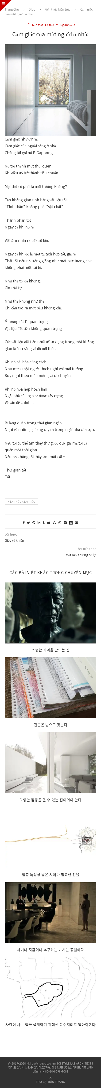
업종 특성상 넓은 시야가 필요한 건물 (50, 875)
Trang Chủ (12, 9)
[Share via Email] (76, 522)
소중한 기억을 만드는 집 (50, 650)
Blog (32, 9)
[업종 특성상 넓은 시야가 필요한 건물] (50, 837)
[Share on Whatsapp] (59, 522)
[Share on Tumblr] (44, 522)
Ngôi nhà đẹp (67, 24)
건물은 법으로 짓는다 (50, 725)
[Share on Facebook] (24, 522)
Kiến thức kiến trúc (57, 9)
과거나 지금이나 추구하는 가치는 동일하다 (50, 950)
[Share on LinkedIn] (39, 522)
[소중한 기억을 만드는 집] (50, 612)
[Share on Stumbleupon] (54, 522)
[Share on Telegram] (65, 522)
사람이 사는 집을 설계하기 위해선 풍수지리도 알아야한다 (50, 1024)
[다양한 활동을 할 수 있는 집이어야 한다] (50, 762)
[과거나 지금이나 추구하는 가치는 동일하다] (50, 912)
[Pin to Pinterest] (33, 522)
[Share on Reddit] (48, 522)
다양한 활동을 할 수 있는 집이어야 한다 (50, 800)
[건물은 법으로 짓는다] (50, 687)
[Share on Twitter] (28, 522)
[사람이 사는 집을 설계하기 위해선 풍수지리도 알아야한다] (50, 987)
